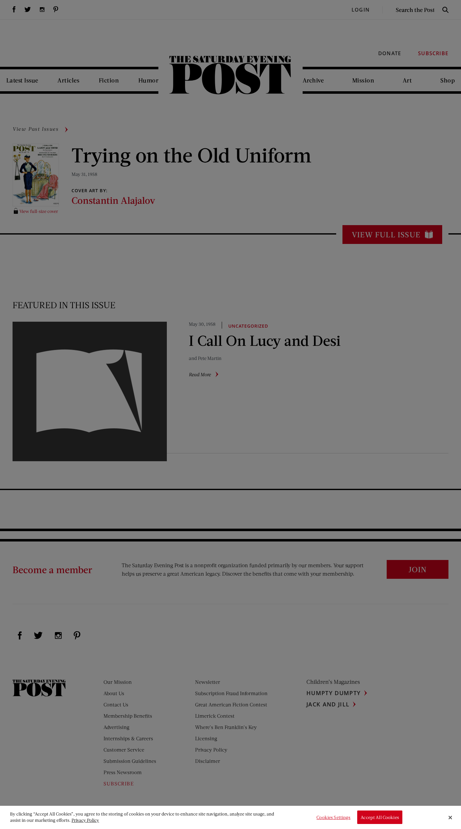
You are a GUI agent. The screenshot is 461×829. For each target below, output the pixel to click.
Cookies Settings (333, 817)
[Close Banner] (450, 817)
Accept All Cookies (380, 817)
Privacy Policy (85, 820)
